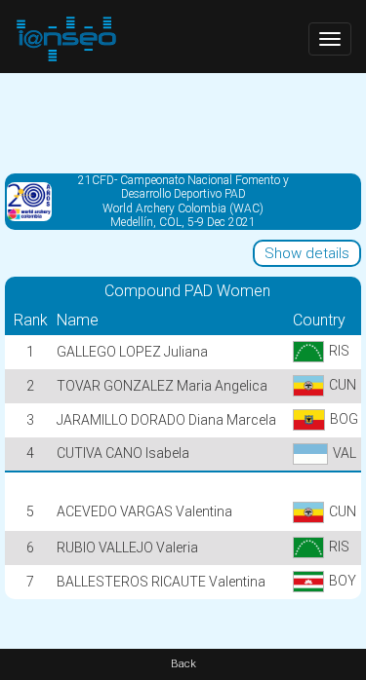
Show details (306, 253)
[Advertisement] (183, 121)
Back (183, 664)
